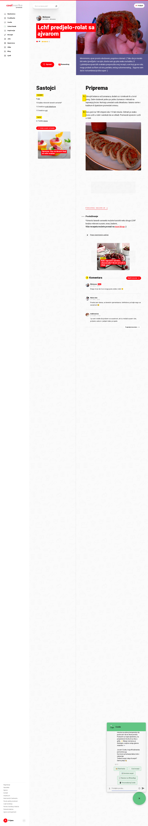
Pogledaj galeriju (95, 208)
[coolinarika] (15, 6)
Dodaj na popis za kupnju (47, 128)
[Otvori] (24, 820)
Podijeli (140, 5)
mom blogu (120, 227)
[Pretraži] (56, 6)
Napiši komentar (132, 278)
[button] (14, 34)
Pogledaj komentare (131, 327)
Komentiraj (64, 64)
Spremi (49, 64)
